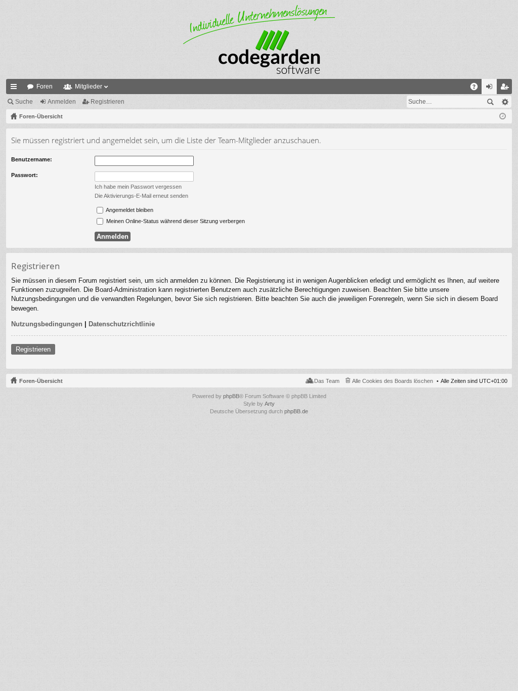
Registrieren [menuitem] (506, 88)
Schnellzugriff (15, 88)
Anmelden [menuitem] (491, 88)
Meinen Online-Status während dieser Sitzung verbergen (175, 221)
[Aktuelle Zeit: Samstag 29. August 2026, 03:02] (502, 116)
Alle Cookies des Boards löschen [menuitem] (392, 381)
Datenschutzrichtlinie (122, 324)
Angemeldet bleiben (129, 210)
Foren (44, 86)
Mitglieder (88, 86)
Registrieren (107, 101)
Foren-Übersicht (41, 381)
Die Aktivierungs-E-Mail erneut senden (141, 196)
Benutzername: (31, 159)
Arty (270, 404)
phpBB (231, 396)
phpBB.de (296, 411)
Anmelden (62, 101)
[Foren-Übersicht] (259, 39)
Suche (24, 101)
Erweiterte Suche (504, 102)
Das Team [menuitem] (326, 381)
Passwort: (24, 175)
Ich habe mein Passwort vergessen (138, 187)
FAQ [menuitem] (477, 88)
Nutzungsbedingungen (46, 324)
